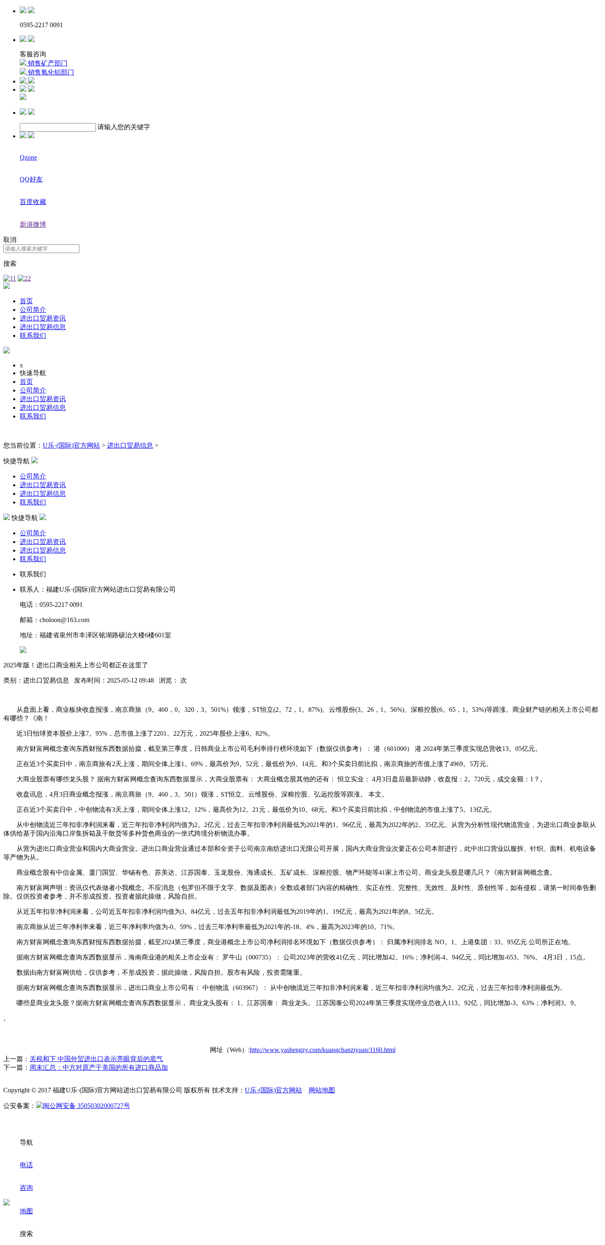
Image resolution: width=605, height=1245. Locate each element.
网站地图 (322, 1090)
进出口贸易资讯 (43, 318)
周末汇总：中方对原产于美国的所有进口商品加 (99, 1067)
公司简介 (33, 309)
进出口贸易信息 (43, 326)
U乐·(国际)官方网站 (71, 445)
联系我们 (33, 335)
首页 (26, 300)
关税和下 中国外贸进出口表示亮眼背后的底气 (96, 1058)
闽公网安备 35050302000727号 (86, 1105)
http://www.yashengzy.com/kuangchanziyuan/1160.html (323, 1049)
